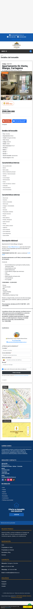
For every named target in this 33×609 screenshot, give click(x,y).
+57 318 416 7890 (9, 566)
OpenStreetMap (27, 418)
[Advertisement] (16, 16)
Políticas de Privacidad (16, 597)
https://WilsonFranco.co (14, 247)
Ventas (4, 489)
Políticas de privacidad (7, 500)
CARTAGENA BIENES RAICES (23, 596)
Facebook (4, 581)
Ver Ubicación (14, 431)
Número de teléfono (7, 357)
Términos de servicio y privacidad (21, 375)
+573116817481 (12, 36)
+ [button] (4, 391)
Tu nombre (5, 348)
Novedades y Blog (6, 552)
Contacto (4, 555)
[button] (31, 72)
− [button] (4, 393)
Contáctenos (5, 498)
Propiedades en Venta (7, 547)
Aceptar (27, 606)
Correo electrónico (6, 352)
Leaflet (19, 418)
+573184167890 (22, 36)
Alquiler (4, 491)
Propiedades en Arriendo (8, 550)
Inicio (2, 55)
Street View (9, 103)
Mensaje (4, 362)
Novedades (5, 496)
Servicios (4, 493)
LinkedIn (4, 586)
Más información (8, 607)
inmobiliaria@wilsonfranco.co (9, 477)
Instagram (4, 584)
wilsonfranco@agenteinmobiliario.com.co (17, 342)
